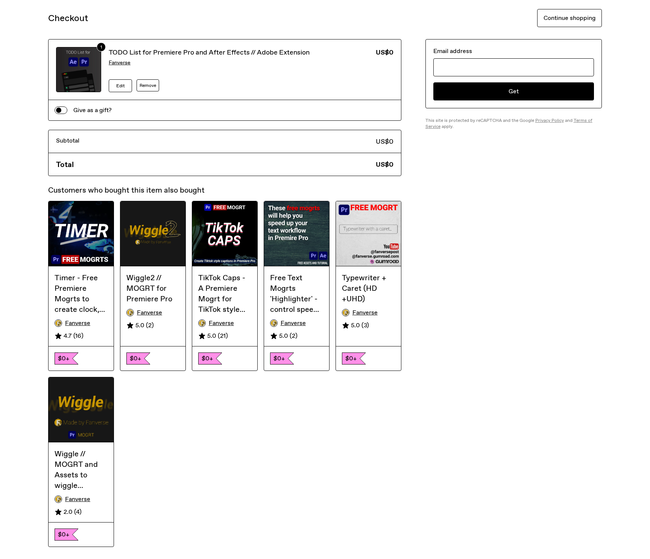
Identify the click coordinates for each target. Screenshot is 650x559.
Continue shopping (569, 17)
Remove (148, 85)
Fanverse (120, 62)
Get (514, 91)
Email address (452, 51)
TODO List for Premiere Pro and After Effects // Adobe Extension (209, 52)
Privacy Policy (549, 120)
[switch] (61, 110)
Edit (120, 85)
